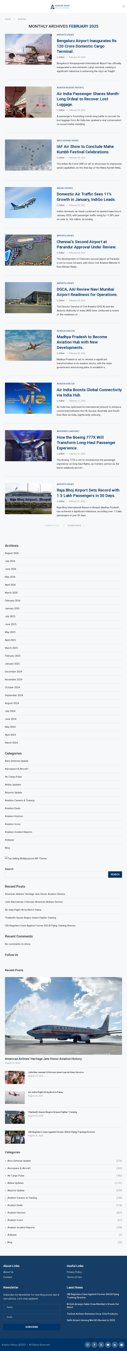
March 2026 (11, 592)
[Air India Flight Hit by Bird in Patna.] (15, 1097)
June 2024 (10, 719)
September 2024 (14, 695)
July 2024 (10, 711)
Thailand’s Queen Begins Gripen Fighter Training (30, 917)
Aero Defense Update (64, 1160)
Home (8, 19)
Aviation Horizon (64, 1212)
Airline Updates (64, 1183)
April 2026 (10, 584)
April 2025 (10, 640)
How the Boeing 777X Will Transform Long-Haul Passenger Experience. (86, 442)
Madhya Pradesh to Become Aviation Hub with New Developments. (82, 342)
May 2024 (10, 726)
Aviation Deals (64, 1205)
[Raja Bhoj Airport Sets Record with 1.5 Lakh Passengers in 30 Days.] (28, 498)
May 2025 (10, 632)
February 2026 (12, 600)
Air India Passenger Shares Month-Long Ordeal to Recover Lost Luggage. (88, 99)
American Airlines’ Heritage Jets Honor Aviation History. (35, 894)
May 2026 (10, 576)
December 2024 (13, 671)
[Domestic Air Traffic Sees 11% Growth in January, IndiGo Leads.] (28, 202)
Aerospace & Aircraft (64, 1168)
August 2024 (12, 703)
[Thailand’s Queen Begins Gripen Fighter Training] (15, 1117)
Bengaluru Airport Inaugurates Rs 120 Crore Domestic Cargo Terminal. (87, 46)
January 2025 (12, 663)
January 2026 (12, 608)
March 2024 (11, 742)
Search (9, 869)
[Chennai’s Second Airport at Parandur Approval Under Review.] (28, 250)
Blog (64, 1242)
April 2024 (10, 734)
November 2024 (13, 679)
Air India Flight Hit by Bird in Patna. (23, 909)
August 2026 (12, 553)
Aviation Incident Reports (64, 1227)
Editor (61, 57)
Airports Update (64, 1190)
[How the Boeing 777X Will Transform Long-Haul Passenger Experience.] (28, 445)
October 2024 (12, 687)
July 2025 (10, 616)
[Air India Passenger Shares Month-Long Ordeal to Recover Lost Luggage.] (28, 102)
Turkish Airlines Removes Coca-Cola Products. (92, 1314)
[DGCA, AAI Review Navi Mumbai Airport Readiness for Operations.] (28, 297)
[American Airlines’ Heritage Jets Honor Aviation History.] (63, 1016)
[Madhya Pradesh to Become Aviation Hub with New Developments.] (28, 345)
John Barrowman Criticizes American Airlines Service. (34, 901)
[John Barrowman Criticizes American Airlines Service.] (15, 1077)
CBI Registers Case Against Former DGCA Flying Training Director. (40, 925)
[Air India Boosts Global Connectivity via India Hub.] (28, 398)
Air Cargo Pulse (64, 1175)
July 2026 (10, 561)
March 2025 (11, 647)
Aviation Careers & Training (64, 1197)
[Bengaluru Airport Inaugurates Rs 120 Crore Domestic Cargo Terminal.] (28, 49)
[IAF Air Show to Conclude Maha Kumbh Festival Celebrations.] (28, 155)
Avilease (64, 1234)
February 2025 (12, 655)
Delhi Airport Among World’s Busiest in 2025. (91, 1320)
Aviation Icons (64, 1220)
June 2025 (10, 624)
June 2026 (10, 569)
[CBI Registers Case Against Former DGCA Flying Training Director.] (15, 1137)
